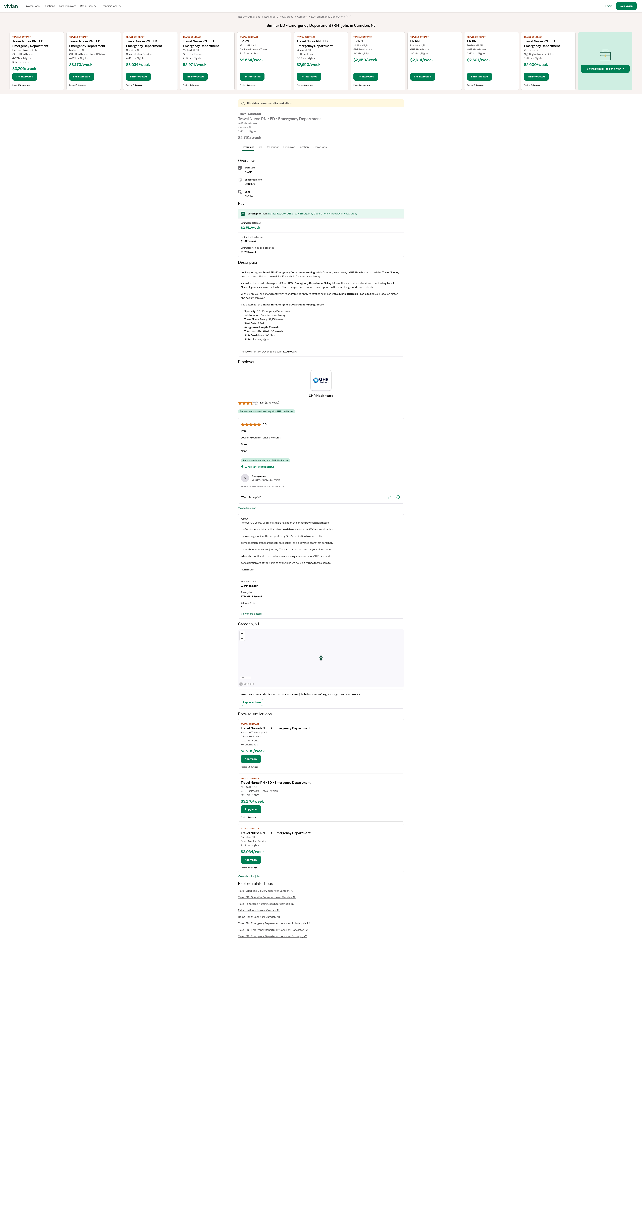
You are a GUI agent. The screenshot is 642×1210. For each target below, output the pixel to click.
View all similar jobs (249, 876)
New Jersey (286, 16)
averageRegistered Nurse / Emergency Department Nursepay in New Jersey (312, 213)
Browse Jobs (32, 6)
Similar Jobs (320, 147)
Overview (248, 147)
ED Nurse (270, 16)
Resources (86, 6)
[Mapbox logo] (246, 684)
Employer (289, 147)
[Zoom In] (242, 633)
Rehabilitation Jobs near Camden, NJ (259, 910)
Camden (302, 16)
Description (272, 147)
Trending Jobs (109, 6)
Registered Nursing (249, 16)
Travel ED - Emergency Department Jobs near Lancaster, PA (273, 930)
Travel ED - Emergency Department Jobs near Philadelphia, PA (274, 923)
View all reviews (247, 508)
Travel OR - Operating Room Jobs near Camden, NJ (267, 897)
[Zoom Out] (242, 638)
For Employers (67, 6)
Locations (49, 6)
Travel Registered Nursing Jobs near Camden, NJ (266, 904)
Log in (608, 6)
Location (304, 147)
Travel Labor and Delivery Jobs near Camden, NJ (266, 890)
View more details (251, 613)
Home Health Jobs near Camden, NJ (259, 917)
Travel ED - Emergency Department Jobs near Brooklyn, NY (272, 936)
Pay (260, 147)
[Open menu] (237, 147)
